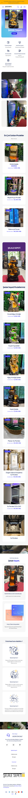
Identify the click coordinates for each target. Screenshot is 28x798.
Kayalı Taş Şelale (14, 346)
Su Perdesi (14, 538)
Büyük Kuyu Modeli (14, 197)
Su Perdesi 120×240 (14, 506)
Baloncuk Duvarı (14, 229)
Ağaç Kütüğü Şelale (14, 377)
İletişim (14, 757)
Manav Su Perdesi (14, 441)
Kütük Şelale (14, 164)
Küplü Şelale (14, 409)
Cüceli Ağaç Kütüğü (14, 314)
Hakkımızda (14, 754)
